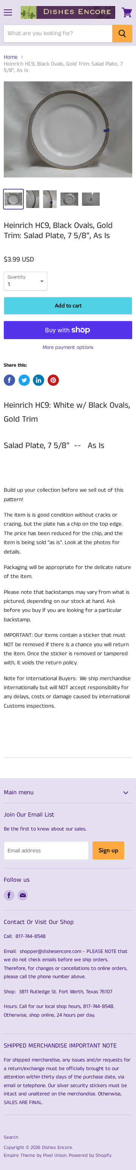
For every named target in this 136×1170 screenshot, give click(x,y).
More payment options (68, 347)
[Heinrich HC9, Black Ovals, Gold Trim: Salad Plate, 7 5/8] (68, 132)
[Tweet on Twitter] (24, 380)
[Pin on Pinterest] (53, 380)
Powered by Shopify (90, 1155)
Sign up (108, 850)
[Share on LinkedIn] (38, 380)
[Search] (122, 33)
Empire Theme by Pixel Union (35, 1155)
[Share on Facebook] (9, 380)
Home (11, 57)
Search (11, 1137)
